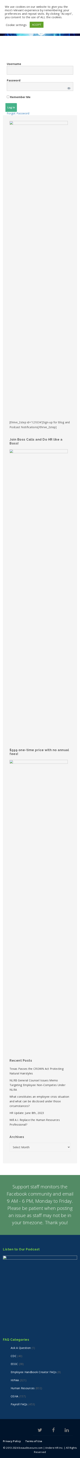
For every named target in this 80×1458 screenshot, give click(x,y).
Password (13, 80)
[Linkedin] (66, 1431)
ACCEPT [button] (36, 24)
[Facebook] (53, 1431)
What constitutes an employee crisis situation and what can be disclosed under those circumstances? (39, 1101)
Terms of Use (33, 1441)
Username (14, 64)
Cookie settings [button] (16, 25)
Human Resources (23, 1388)
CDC (14, 1356)
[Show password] (68, 87)
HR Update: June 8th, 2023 (27, 1113)
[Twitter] (40, 1431)
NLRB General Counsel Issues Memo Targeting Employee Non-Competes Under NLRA (37, 1084)
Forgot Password (18, 113)
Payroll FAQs (19, 1404)
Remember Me (19, 97)
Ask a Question (21, 1348)
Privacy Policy (12, 1441)
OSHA (14, 1396)
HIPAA (15, 1380)
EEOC (14, 1364)
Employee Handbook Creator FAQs (34, 1372)
